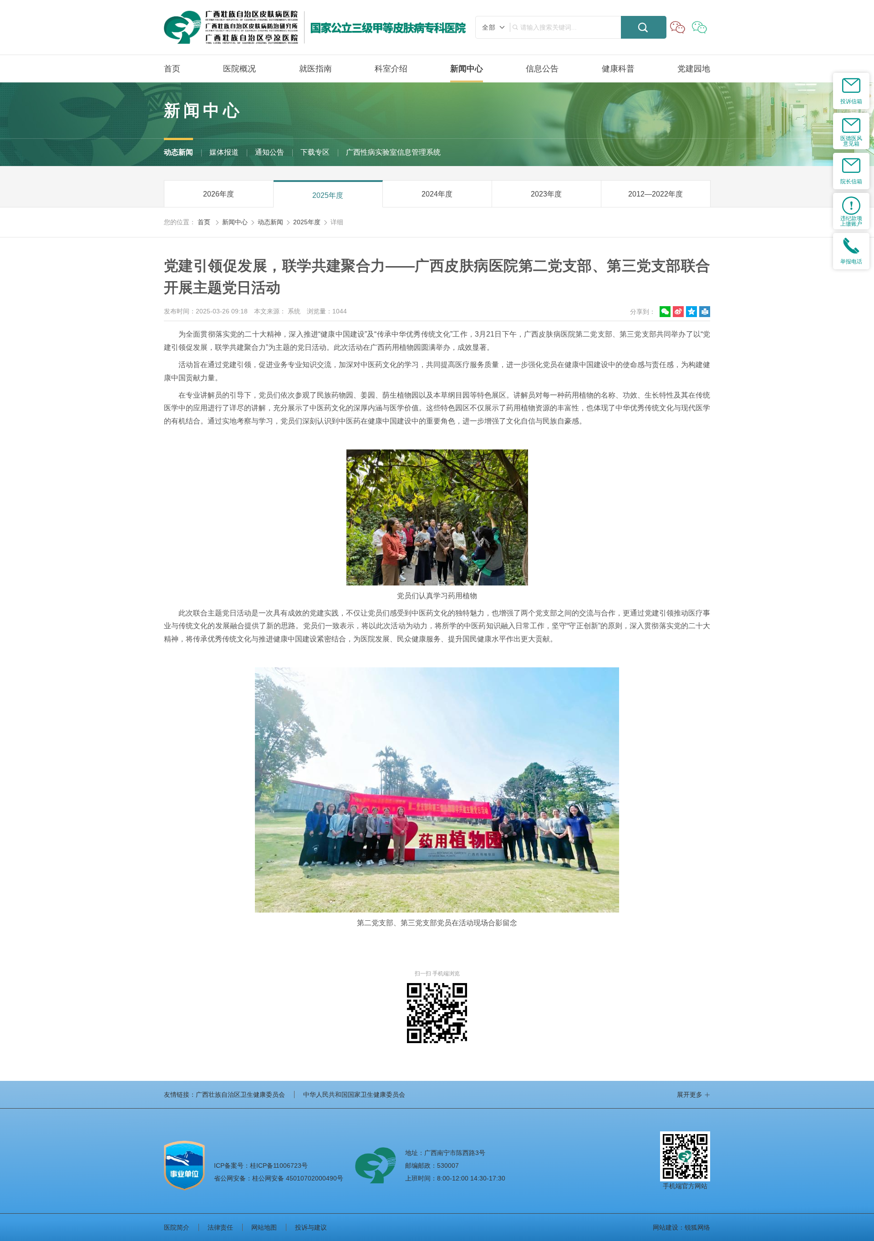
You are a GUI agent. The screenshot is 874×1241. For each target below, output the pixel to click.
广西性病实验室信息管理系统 (393, 152)
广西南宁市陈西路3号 (454, 1152)
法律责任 (220, 1227)
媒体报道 (224, 152)
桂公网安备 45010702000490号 (278, 1178)
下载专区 (315, 152)
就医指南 (315, 68)
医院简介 (176, 1227)
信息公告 (542, 68)
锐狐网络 (697, 1227)
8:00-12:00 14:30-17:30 (471, 1178)
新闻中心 (466, 68)
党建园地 (693, 68)
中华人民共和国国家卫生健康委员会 (354, 1094)
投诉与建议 (311, 1227)
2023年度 (546, 194)
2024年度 (437, 194)
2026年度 (218, 194)
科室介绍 (391, 68)
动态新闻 (178, 152)
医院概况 (239, 68)
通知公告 (269, 152)
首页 (172, 68)
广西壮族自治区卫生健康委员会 (240, 1094)
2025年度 (327, 195)
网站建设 (665, 1227)
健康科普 (618, 68)
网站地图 (264, 1227)
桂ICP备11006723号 (261, 1165)
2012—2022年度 (655, 194)
